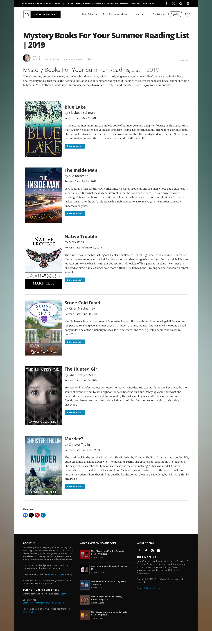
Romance (87, 3)
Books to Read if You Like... (48, 59)
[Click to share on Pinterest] (37, 515)
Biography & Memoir (32, 3)
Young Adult (148, 3)
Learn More (66, 593)
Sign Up (175, 14)
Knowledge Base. (45, 583)
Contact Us (28, 611)
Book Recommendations (116, 14)
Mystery (124, 3)
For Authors (159, 14)
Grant (38, 56)
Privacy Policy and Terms (148, 588)
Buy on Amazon (74, 146)
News (80, 59)
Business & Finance (53, 3)
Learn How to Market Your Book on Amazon (43, 602)
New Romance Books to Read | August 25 (109, 567)
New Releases (89, 14)
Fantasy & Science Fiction (106, 3)
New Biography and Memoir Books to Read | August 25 (109, 613)
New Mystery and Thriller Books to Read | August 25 (107, 552)
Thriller (135, 3)
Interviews (141, 14)
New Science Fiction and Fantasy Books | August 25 (106, 598)
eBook (65, 59)
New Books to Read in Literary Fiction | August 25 (109, 583)
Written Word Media (56, 574)
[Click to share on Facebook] (25, 515)
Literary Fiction (72, 3)
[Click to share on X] (31, 515)
